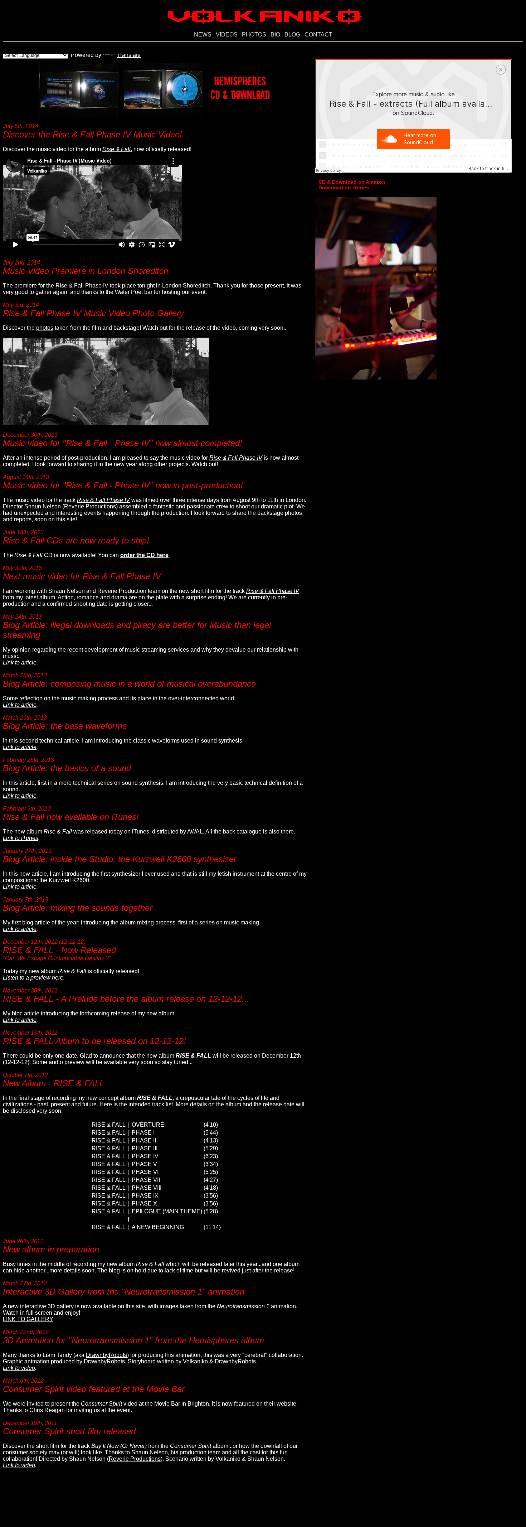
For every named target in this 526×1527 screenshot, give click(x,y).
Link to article (19, 662)
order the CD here (144, 555)
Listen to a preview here (33, 978)
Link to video (19, 1368)
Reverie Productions (135, 1459)
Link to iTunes (20, 838)
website (286, 1404)
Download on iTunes (343, 187)
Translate (129, 55)
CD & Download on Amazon (351, 182)
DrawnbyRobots (106, 1355)
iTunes (140, 831)
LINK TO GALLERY (28, 1319)
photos (44, 328)
